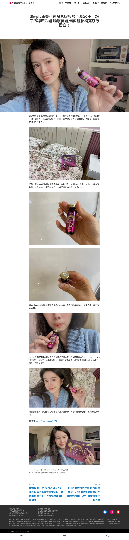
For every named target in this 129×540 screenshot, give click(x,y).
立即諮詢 (104, 3)
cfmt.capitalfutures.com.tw (46, 515)
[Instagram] (112, 512)
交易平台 (77, 3)
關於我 (60, 3)
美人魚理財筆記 (115, 3)
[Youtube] (118, 512)
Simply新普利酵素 (37, 473)
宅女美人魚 (64, 470)
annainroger (35, 470)
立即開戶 (96, 3)
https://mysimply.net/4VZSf (46, 421)
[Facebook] (105, 512)
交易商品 (86, 3)
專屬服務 (68, 3)
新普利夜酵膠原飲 (51, 473)
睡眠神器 (63, 473)
